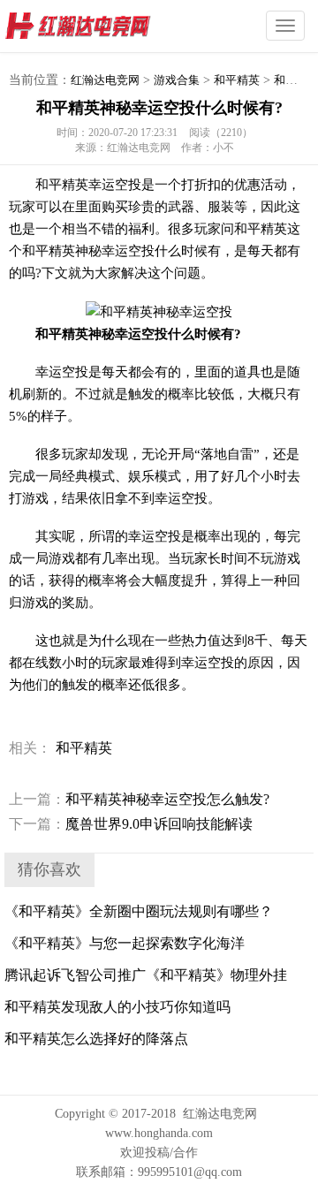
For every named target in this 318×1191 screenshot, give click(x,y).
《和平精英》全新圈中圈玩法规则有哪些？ (138, 911)
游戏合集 (177, 80)
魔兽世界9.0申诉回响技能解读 (131, 823)
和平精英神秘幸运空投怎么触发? (139, 799)
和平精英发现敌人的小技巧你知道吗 (117, 1006)
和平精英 (237, 80)
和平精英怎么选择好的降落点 (96, 1038)
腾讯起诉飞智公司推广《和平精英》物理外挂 (145, 974)
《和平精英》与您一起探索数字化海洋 (124, 943)
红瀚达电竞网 (110, 26)
